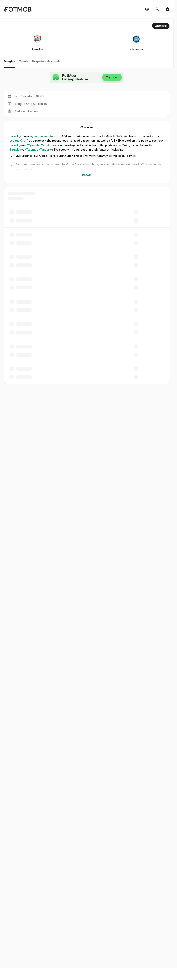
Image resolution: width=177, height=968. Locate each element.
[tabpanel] (87, 201)
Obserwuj (161, 25)
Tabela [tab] (23, 61)
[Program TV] (147, 9)
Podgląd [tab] (9, 61)
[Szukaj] (157, 9)
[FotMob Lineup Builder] (87, 77)
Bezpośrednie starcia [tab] (46, 61)
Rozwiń (86, 175)
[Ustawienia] (167, 9)
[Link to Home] (18, 9)
